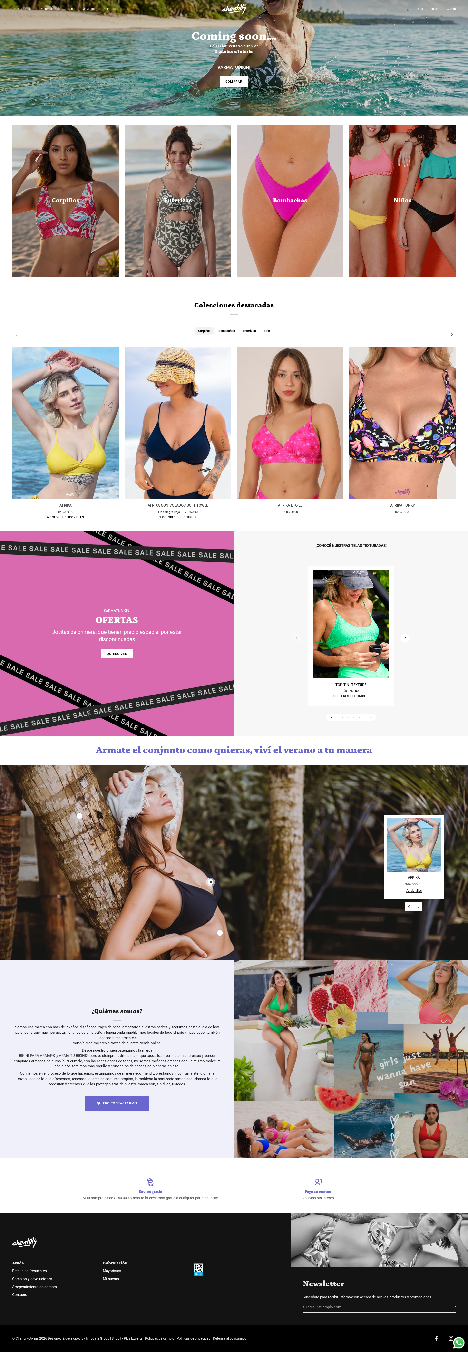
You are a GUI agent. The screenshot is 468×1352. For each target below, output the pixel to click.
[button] (23, 9)
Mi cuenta (111, 1279)
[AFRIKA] (65, 423)
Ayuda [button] (18, 1263)
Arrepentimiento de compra (34, 1287)
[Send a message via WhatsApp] (459, 1343)
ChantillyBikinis (27, 1338)
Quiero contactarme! (117, 1103)
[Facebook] (436, 1338)
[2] (79, 816)
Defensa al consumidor (230, 1338)
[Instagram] (451, 1338)
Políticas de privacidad (194, 1338)
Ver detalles (414, 890)
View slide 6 (359, 717)
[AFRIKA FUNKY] (402, 423)
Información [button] (115, 1263)
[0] (211, 882)
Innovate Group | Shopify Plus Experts (114, 1338)
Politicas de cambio (159, 1338)
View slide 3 (342, 717)
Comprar (233, 81)
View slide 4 (348, 717)
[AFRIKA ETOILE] (290, 423)
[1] (220, 933)
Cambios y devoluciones (32, 1279)
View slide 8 (370, 717)
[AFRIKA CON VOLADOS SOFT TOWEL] (178, 423)
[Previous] (409, 906)
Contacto (19, 1295)
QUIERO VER (117, 654)
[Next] (451, 334)
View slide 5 (353, 717)
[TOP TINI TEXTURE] (351, 624)
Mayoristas (112, 1271)
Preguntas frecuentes (29, 1271)
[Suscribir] (452, 1307)
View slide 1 (331, 717)
